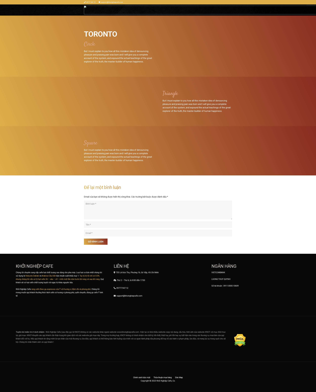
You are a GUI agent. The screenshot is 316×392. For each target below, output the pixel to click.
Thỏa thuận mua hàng (163, 377)
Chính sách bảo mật (141, 377)
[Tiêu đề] (197, 46)
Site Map (179, 377)
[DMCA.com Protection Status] (240, 346)
